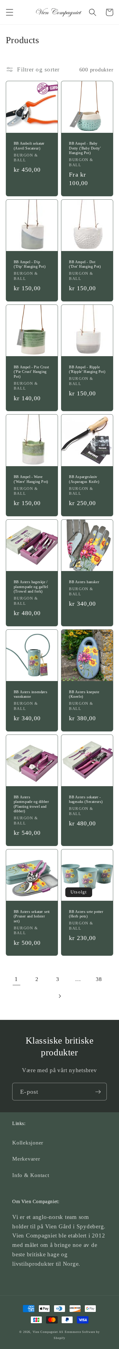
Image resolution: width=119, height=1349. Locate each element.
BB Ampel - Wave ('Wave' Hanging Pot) (31, 479)
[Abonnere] (98, 1091)
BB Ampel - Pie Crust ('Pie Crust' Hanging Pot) (31, 372)
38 (99, 979)
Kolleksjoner (27, 1143)
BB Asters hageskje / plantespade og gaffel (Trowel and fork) (31, 587)
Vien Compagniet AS (48, 1332)
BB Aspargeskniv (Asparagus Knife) (84, 479)
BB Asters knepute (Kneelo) (84, 694)
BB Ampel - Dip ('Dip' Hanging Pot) (29, 264)
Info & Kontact (30, 1175)
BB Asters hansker (84, 582)
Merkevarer (26, 1159)
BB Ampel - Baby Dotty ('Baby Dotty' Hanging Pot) (85, 148)
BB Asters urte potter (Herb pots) (86, 914)
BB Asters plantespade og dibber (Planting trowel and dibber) (31, 804)
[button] (9, 12)
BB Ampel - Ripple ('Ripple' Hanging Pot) (87, 369)
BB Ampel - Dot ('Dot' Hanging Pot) (85, 264)
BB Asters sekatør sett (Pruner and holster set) (32, 916)
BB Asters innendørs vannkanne (30, 694)
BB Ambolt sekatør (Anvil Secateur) (29, 145)
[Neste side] (59, 996)
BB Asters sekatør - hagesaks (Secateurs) (86, 799)
